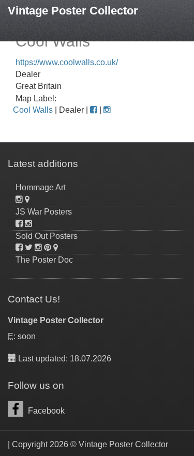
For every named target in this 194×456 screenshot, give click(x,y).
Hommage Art (41, 187)
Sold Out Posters (47, 236)
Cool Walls (33, 109)
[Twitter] (29, 247)
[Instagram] (107, 109)
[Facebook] (93, 109)
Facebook (45, 410)
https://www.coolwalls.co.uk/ (67, 62)
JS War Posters (44, 211)
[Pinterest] (47, 247)
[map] (27, 199)
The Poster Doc (44, 259)
